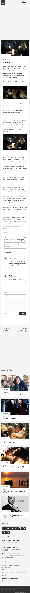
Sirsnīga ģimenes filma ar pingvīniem (14, 394)
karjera (5, 246)
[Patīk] (9, 268)
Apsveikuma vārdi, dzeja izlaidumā (11, 566)
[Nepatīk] (12, 268)
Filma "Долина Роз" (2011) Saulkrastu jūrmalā (14, 492)
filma (19, 244)
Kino (9, 59)
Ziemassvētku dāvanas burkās (10, 578)
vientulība (13, 246)
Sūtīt (22, 313)
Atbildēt (23, 268)
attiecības (8, 244)
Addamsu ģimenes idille (10, 418)
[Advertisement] (15, 23)
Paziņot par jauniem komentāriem (12, 313)
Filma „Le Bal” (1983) (9, 443)
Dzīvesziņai (5, 59)
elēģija (16, 244)
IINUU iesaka (5, 392)
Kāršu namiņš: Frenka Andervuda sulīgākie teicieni (12, 516)
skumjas (8, 246)
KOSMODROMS (23, 592)
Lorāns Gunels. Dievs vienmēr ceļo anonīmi (14, 572)
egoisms (12, 244)
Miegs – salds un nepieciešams (10, 541)
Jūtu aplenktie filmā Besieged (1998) (13, 467)
